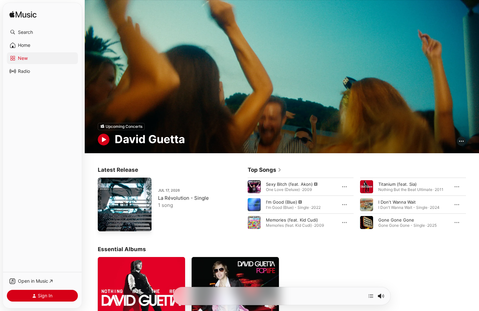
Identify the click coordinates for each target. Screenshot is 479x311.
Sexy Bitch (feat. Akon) (289, 183)
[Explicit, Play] (254, 186)
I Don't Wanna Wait (397, 201)
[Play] (103, 139)
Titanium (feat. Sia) (397, 183)
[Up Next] (371, 296)
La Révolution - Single (183, 198)
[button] (42, 32)
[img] (22, 15)
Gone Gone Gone (396, 219)
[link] (265, 169)
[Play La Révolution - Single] (106, 223)
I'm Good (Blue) (281, 201)
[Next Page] (472, 204)
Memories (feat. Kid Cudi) (292, 219)
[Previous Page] (241, 204)
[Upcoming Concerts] (121, 126)
